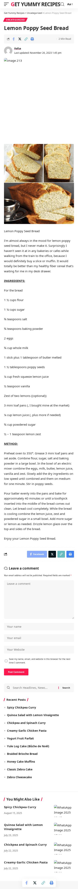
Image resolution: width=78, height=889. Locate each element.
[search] (62, 4)
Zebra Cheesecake (19, 777)
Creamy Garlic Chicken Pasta (26, 730)
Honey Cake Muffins (21, 761)
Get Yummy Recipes (35, 4)
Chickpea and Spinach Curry (26, 723)
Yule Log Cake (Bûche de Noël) (28, 746)
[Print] (32, 39)
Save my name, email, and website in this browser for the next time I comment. (39, 661)
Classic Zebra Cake (19, 769)
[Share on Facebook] (13, 39)
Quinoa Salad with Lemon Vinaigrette (33, 715)
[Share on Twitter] (20, 39)
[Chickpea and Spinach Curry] (64, 848)
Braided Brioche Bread (22, 754)
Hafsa (17, 48)
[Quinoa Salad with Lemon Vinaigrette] (64, 829)
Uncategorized (15, 19)
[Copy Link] (26, 39)
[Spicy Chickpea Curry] (64, 811)
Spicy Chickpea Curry (21, 707)
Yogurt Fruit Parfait (20, 738)
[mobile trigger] (7, 4)
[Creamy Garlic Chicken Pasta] (64, 866)
